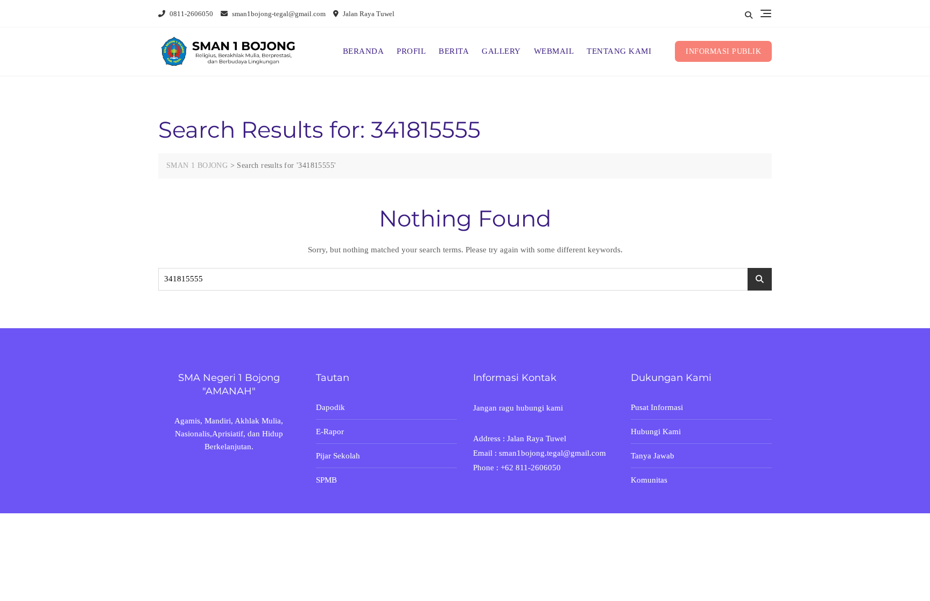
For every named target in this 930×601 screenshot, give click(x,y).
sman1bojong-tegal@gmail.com (278, 14)
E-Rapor (330, 431)
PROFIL (411, 51)
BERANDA (363, 51)
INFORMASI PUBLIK (723, 51)
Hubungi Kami (656, 431)
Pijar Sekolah (338, 455)
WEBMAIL (554, 51)
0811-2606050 (190, 14)
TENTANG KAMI (619, 51)
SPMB (326, 480)
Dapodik (330, 407)
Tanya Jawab (652, 455)
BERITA (454, 51)
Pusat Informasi (657, 407)
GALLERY (501, 51)
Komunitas (649, 480)
